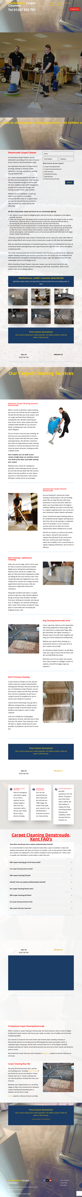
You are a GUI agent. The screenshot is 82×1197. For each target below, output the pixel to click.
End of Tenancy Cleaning (52, 179)
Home (51, 3)
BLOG (51, 5)
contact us (46, 1053)
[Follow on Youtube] (50, 1180)
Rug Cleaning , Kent (56, 620)
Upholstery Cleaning (51, 174)
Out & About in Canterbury (41, 1119)
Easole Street (32, 1071)
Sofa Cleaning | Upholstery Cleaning (20, 559)
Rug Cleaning (48, 176)
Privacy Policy (63, 1183)
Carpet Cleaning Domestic (52, 166)
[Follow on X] (47, 1180)
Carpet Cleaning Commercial (53, 169)
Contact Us (58, 5)
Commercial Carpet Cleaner (55, 490)
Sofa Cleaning (49, 171)
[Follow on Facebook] (44, 1180)
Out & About (63, 1185)
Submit (69, 182)
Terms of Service (64, 1180)
